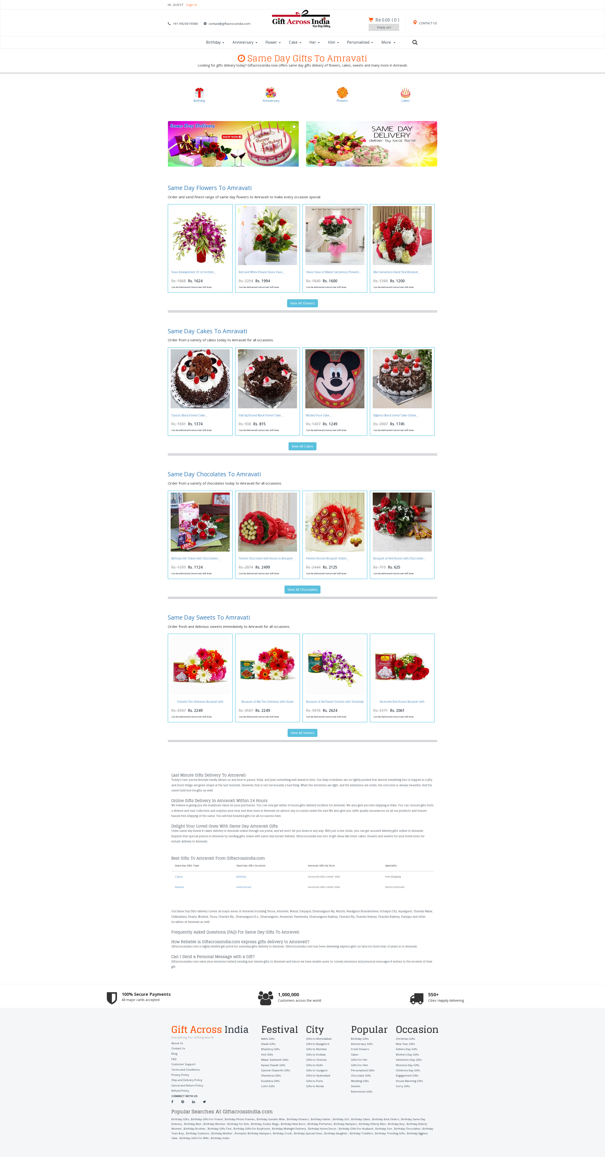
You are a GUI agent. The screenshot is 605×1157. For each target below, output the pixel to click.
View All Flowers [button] (302, 303)
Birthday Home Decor (322, 1128)
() (387, 20)
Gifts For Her (359, 1059)
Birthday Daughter (336, 1133)
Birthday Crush (282, 1133)
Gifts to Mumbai (316, 1049)
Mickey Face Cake (317, 415)
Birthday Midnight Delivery (289, 1128)
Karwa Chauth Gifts (273, 1065)
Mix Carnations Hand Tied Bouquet (395, 272)
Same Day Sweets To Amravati (209, 617)
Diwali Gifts (268, 1044)
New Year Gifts (405, 1044)
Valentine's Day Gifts (409, 1059)
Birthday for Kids (238, 1124)
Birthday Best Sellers (385, 1119)
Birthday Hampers (345, 1124)
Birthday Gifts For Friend (207, 1119)
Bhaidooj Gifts (270, 1049)
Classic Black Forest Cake (188, 415)
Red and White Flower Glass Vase (260, 272)
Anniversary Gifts (362, 1044)
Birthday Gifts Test (219, 1128)
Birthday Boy (396, 1124)
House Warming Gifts (409, 1081)
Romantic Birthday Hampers (253, 1133)
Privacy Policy (180, 1075)
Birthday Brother (195, 1128)
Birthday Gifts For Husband (356, 1128)
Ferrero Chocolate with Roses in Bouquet (266, 558)
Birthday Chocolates (407, 1128)
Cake (293, 42)
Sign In (191, 5)
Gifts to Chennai (316, 1059)
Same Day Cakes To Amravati (207, 331)
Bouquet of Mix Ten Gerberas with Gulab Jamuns (268, 703)
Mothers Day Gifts (407, 1054)
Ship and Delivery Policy (186, 1080)
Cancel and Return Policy (187, 1085)
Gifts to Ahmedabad (319, 1038)
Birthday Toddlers (361, 1133)
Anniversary (243, 42)
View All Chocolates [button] (302, 589)
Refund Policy (180, 1090)
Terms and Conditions (185, 1069)
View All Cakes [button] (302, 446)
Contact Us (178, 1048)
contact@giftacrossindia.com (230, 23)
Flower (271, 42)
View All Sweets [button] (302, 733)
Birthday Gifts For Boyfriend (251, 1128)
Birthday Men (192, 1124)
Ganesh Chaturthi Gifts (275, 1070)
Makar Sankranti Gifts (274, 1059)
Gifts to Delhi (314, 1065)
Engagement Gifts (407, 1075)
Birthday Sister (220, 1138)
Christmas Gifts (405, 1038)
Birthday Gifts (359, 1038)
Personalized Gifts (362, 1070)
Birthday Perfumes (319, 1124)
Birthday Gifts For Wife (194, 1138)
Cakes (179, 876)
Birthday (213, 42)
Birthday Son (383, 1128)
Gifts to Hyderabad (318, 1075)
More (386, 42)
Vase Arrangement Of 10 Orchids (192, 272)
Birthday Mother (222, 1133)
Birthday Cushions (197, 1133)
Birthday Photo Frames (240, 1119)
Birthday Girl (341, 1119)
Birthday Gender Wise (271, 1119)
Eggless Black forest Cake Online (394, 415)
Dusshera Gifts (270, 1081)
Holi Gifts (267, 1054)
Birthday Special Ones (308, 1133)
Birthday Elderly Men (372, 1124)
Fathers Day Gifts (406, 1049)
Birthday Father (321, 1119)
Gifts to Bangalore (317, 1044)
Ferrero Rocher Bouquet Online (326, 558)
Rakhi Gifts (268, 1038)
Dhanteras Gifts (271, 1075)
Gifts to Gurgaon (317, 1070)
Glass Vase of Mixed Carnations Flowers (332, 272)
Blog (174, 1053)
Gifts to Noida (315, 1086)
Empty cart (384, 27)
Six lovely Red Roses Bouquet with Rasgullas (402, 703)
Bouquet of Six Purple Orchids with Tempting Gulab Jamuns (334, 703)
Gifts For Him (359, 1065)
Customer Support (183, 1064)
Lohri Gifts (268, 1086)
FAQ (174, 1059)
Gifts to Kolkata (316, 1054)
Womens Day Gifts (407, 1065)
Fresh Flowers (360, 1049)
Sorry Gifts (403, 1086)
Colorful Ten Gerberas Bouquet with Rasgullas (200, 703)
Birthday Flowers (298, 1119)
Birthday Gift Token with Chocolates (194, 558)
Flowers (179, 887)
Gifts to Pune (314, 1081)
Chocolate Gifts (361, 1075)
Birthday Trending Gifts (390, 1133)
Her (312, 42)
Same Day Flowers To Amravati (210, 188)
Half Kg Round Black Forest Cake (260, 415)
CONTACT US (427, 23)
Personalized (358, 42)
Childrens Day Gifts (408, 1070)
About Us (177, 1043)
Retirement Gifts (361, 1091)
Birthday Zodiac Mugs (265, 1124)
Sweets (355, 1086)
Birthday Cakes (360, 1119)
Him (331, 42)
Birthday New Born (293, 1124)
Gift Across (210, 1030)
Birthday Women (214, 1124)
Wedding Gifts (360, 1081)
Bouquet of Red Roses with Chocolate (398, 558)
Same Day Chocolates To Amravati (214, 474)
